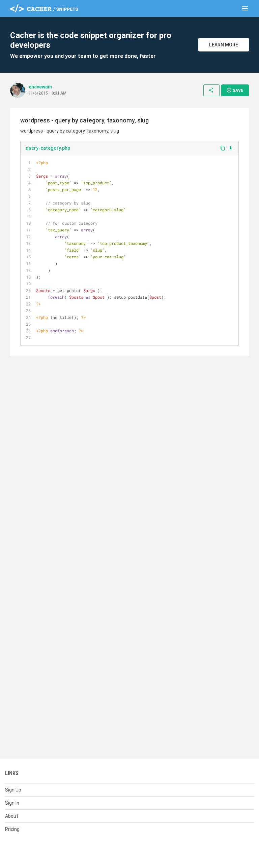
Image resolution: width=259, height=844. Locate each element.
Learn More (223, 45)
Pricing (12, 829)
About (11, 816)
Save (234, 90)
